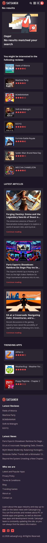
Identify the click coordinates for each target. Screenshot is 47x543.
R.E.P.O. (5, 428)
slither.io (19, 352)
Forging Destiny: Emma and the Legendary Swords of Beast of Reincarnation (23, 216)
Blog (4, 484)
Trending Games (9, 489)
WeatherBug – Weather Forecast (28, 366)
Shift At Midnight (10, 423)
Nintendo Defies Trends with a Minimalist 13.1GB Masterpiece (23, 454)
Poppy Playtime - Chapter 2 (27, 381)
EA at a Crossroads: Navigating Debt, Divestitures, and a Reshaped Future (23, 317)
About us (6, 493)
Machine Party (8, 415)
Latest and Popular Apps (13, 471)
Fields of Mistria (9, 410)
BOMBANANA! (8, 419)
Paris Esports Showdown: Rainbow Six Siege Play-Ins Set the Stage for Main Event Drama (22, 266)
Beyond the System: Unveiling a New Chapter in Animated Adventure (23, 458)
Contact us (7, 497)
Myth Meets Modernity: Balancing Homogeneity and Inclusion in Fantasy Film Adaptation (23, 450)
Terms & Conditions (11, 480)
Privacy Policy (8, 476)
